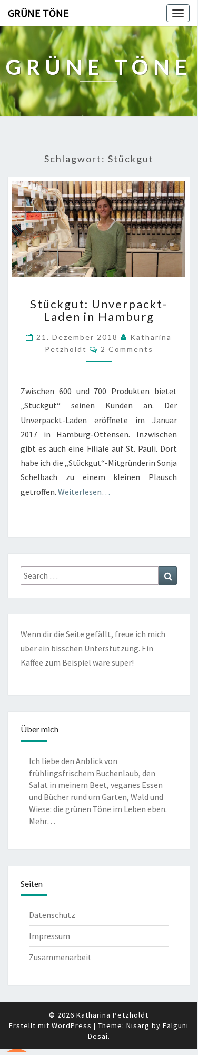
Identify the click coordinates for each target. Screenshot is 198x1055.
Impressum (49, 936)
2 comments (127, 349)
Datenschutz (52, 915)
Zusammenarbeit (60, 957)
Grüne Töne (38, 12)
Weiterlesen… (84, 491)
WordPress (72, 1025)
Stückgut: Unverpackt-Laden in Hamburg (98, 310)
